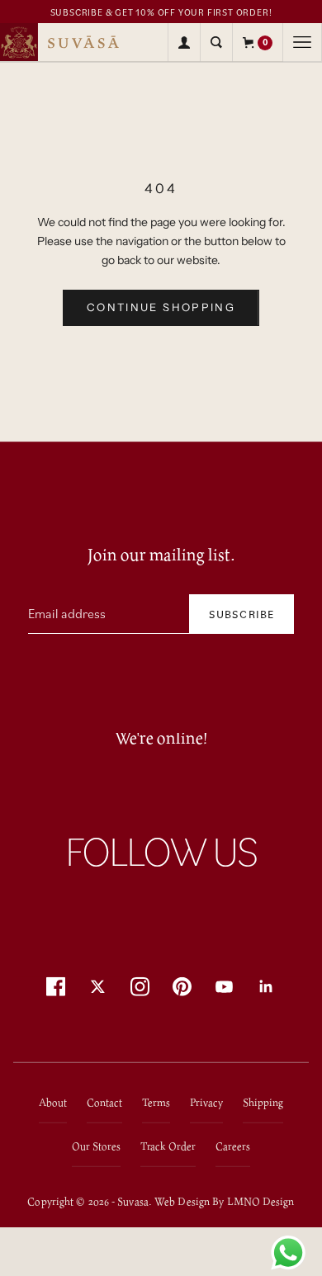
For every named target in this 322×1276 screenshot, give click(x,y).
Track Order (168, 1145)
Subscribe (241, 614)
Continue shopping (161, 307)
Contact (104, 1101)
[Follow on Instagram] (139, 985)
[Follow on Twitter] (97, 985)
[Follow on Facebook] (55, 985)
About (53, 1101)
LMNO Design (261, 1200)
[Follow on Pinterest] (182, 985)
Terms (156, 1101)
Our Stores (96, 1145)
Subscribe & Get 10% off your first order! (161, 12)
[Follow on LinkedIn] (266, 985)
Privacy (206, 1101)
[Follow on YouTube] (224, 985)
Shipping (263, 1101)
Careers (232, 1145)
